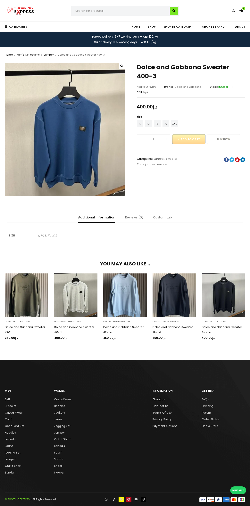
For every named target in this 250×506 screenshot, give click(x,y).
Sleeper (59, 472)
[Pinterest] (128, 499)
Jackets (10, 439)
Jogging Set (62, 426)
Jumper (49, 55)
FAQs (205, 399)
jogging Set (13, 453)
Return (206, 413)
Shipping (208, 406)
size (140, 117)
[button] (122, 66)
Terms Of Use (162, 413)
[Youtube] (136, 499)
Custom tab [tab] (162, 217)
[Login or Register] (233, 11)
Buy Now (223, 139)
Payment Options (165, 426)
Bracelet (11, 406)
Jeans (9, 446)
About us (159, 399)
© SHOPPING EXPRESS (17, 499)
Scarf (58, 453)
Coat (8, 419)
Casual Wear (14, 413)
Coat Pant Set (15, 426)
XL (165, 123)
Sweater (171, 159)
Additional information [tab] (96, 217)
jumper (150, 164)
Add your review (146, 86)
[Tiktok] (114, 499)
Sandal (9, 472)
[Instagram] (106, 499)
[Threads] (143, 499)
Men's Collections (28, 55)
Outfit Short (13, 466)
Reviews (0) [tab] (134, 217)
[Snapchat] (121, 499)
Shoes (58, 466)
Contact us (160, 406)
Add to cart (190, 139)
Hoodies (10, 433)
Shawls (58, 459)
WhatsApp (238, 490)
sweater (162, 164)
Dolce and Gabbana (188, 87)
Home (9, 55)
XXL (174, 123)
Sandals (59, 446)
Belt (7, 399)
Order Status (211, 419)
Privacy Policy (162, 419)
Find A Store (210, 426)
